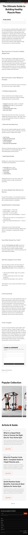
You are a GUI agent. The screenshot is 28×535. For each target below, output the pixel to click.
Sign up (25, 513)
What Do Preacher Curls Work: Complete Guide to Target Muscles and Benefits (13, 459)
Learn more (8, 449)
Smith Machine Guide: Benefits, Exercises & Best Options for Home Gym (14, 483)
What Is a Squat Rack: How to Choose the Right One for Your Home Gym (13, 435)
